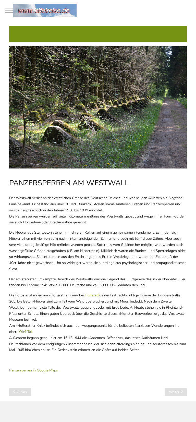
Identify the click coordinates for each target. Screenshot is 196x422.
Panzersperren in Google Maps (33, 370)
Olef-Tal (25, 331)
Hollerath (92, 295)
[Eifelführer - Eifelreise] (98, 10)
